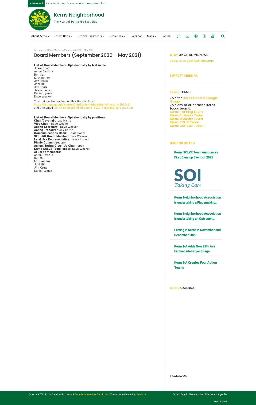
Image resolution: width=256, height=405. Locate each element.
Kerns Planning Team (186, 112)
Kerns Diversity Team (186, 118)
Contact (167, 36)
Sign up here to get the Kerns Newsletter (192, 61)
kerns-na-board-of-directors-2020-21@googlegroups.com (94, 107)
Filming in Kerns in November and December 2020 (197, 232)
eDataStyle (140, 394)
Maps (151, 36)
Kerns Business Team (186, 115)
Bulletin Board (180, 394)
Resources (117, 36)
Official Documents (90, 36)
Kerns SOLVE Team (184, 122)
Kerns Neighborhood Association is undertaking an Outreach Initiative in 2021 (197, 216)
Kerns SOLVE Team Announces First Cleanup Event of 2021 (77, 3)
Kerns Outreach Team (187, 125)
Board (182, 143)
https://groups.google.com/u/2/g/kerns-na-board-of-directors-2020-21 (82, 104)
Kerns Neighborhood (79, 14)
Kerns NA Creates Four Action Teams (195, 265)
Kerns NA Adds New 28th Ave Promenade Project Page (194, 248)
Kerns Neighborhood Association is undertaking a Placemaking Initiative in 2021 (197, 200)
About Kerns (39, 36)
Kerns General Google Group (194, 100)
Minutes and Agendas (216, 394)
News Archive (196, 394)
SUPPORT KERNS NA (183, 75)
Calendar (136, 36)
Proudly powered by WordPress (91, 394)
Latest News (63, 36)
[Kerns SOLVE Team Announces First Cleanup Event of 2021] (187, 175)
